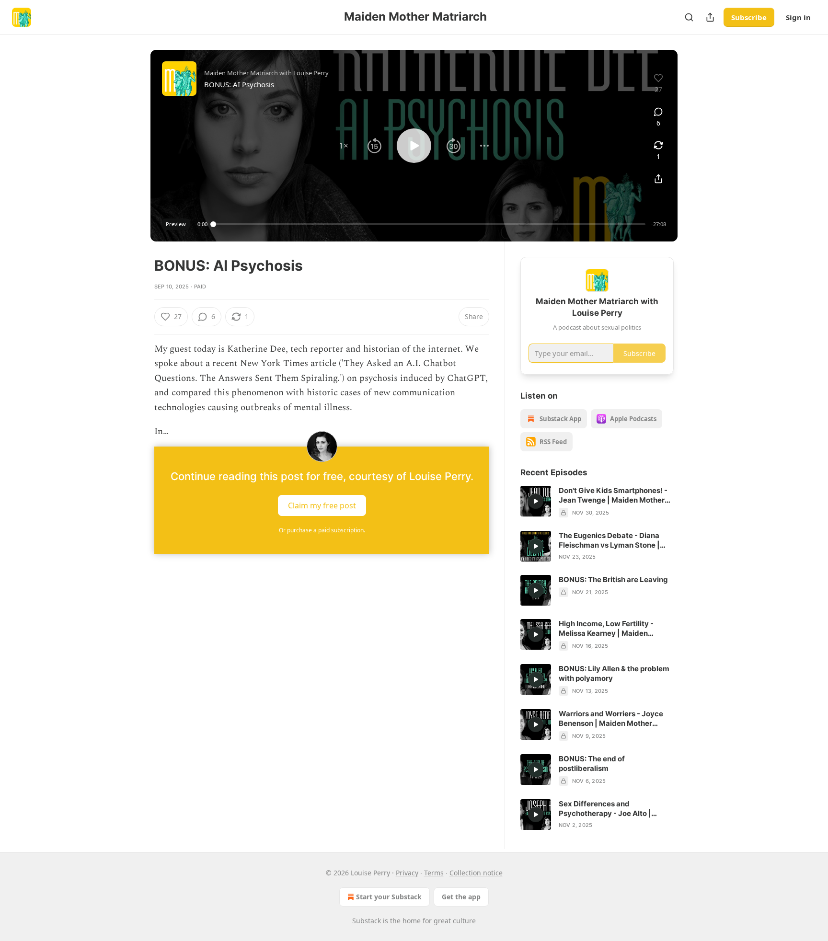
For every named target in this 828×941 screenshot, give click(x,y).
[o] (535, 501)
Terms (434, 872)
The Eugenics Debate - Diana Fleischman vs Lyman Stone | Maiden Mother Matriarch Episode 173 (609, 540)
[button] (343, 145)
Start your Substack (389, 896)
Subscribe (749, 17)
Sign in (798, 17)
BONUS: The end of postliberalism (592, 763)
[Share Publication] (710, 17)
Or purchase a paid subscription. (322, 530)
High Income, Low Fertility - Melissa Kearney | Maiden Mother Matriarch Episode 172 (611, 628)
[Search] (689, 17)
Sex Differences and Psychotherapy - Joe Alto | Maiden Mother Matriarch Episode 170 (605, 808)
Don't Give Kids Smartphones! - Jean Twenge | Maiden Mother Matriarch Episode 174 (613, 495)
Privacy (407, 872)
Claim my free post (322, 505)
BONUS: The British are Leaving (613, 579)
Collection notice (476, 872)
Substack (366, 920)
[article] (597, 501)
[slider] (429, 224)
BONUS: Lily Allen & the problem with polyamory (614, 673)
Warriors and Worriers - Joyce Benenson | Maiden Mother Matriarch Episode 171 (611, 718)
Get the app (461, 896)
